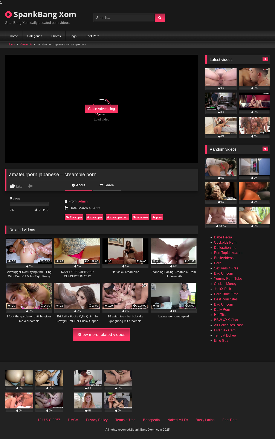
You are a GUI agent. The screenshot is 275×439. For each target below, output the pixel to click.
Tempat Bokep (225, 335)
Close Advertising (101, 109)
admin (83, 201)
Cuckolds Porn (225, 242)
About (80, 185)
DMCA (73, 420)
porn (159, 217)
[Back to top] (261, 427)
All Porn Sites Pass (228, 325)
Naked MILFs (178, 420)
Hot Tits (220, 315)
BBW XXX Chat (226, 320)
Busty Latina (205, 420)
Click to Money (225, 284)
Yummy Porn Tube (228, 278)
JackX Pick (222, 289)
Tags (73, 36)
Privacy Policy (97, 420)
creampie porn (119, 217)
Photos (56, 36)
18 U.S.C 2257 (49, 420)
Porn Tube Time (226, 294)
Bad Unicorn (223, 273)
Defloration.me (225, 247)
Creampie (26, 44)
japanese (142, 217)
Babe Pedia (223, 237)
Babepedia (151, 420)
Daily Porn (222, 309)
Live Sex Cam (224, 330)
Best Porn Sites (226, 299)
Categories (34, 36)
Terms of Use (125, 420)
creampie (96, 217)
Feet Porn (92, 36)
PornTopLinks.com (228, 253)
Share (109, 185)
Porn (217, 263)
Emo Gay (221, 340)
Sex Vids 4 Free (226, 268)
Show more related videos (101, 334)
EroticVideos (224, 258)
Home (14, 36)
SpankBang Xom (44, 14)
